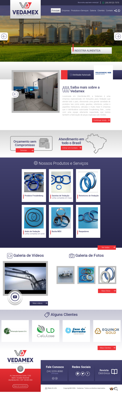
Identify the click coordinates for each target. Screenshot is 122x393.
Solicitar (23, 150)
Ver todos (105, 247)
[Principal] (25, 9)
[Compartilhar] (115, 10)
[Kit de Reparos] (86, 275)
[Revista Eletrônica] (114, 372)
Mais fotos (106, 291)
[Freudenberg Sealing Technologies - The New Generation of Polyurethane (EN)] (25, 283)
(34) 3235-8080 (55, 371)
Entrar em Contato (70, 148)
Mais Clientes (105, 348)
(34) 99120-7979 (112, 3)
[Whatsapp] (119, 10)
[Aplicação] (65, 275)
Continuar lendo (100, 120)
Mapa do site (52, 388)
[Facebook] (87, 374)
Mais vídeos (37, 303)
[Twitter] (83, 374)
